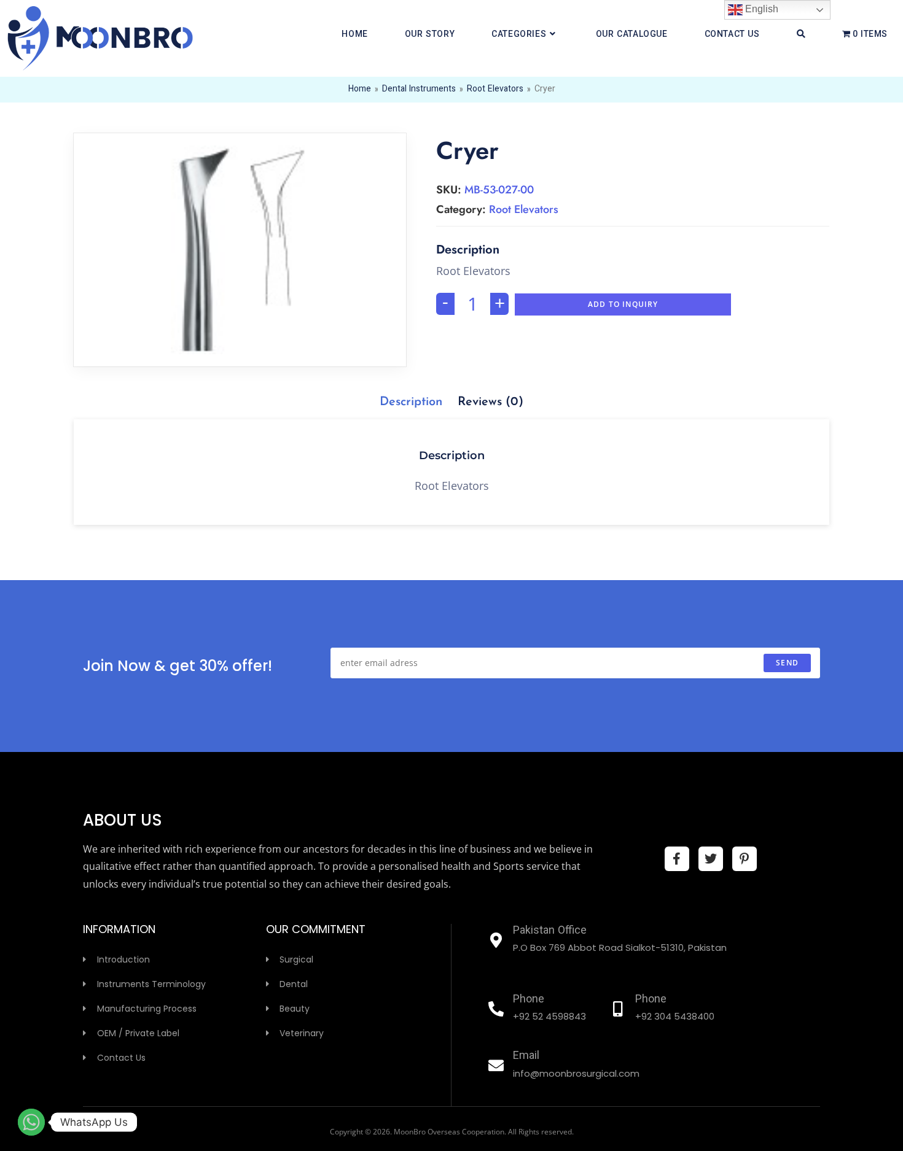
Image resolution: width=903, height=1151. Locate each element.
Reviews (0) (490, 402)
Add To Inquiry (623, 304)
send (787, 662)
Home (359, 89)
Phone (528, 1000)
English (760, 9)
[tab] (410, 402)
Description (411, 402)
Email (526, 1056)
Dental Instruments (419, 89)
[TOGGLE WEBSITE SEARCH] (801, 35)
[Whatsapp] (31, 1122)
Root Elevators (495, 89)
